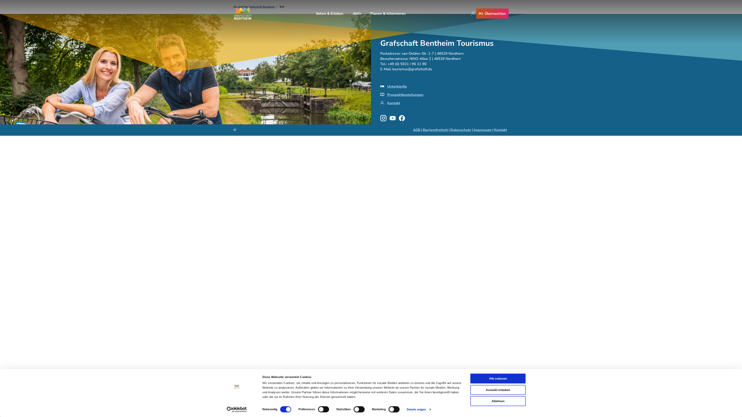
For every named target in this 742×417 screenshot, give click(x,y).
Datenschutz (460, 130)
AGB (416, 130)
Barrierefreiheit (435, 130)
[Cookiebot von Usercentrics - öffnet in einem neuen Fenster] (237, 409)
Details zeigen (416, 409)
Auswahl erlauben (498, 390)
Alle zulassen (498, 378)
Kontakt (393, 103)
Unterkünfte (397, 86)
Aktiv (357, 13)
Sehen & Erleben (329, 13)
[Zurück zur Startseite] (242, 13)
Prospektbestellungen (405, 94)
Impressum (483, 130)
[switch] (323, 409)
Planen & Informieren (388, 13)
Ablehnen (498, 401)
